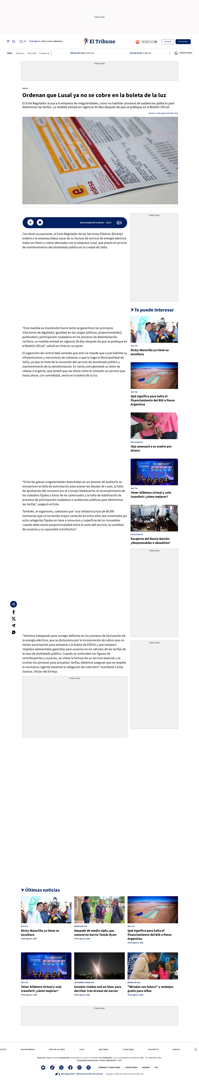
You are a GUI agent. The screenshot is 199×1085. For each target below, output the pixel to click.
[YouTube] (43, 1067)
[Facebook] (70, 1067)
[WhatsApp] (79, 1067)
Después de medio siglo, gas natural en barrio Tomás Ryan (95, 932)
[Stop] (40, 222)
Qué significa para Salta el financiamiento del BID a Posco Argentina (153, 400)
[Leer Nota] (30, 222)
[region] (99, 71)
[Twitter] (61, 1067)
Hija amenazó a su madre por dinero (151, 448)
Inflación (25, 53)
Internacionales (84, 982)
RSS (156, 1067)
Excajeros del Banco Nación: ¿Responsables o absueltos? (150, 541)
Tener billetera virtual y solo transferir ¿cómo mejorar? (151, 494)
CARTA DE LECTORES (57, 1049)
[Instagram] (88, 1067)
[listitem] (23, 41)
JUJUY (81, 1049)
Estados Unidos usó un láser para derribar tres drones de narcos (97, 989)
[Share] (13, 604)
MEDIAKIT (146, 1067)
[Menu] (8, 41)
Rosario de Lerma (41, 53)
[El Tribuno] (99, 41)
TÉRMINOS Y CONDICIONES (109, 1067)
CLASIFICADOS (128, 1049)
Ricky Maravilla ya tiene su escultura (150, 352)
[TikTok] (52, 1067)
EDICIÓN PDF (153, 1049)
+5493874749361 (185, 53)
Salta (25, 88)
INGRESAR (167, 41)
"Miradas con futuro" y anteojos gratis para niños (150, 989)
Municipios (80, 926)
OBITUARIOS (103, 1049)
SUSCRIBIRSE (183, 41)
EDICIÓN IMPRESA (28, 1049)
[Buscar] (13, 41)
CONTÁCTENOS (131, 1067)
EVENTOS (176, 1049)
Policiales (137, 442)
